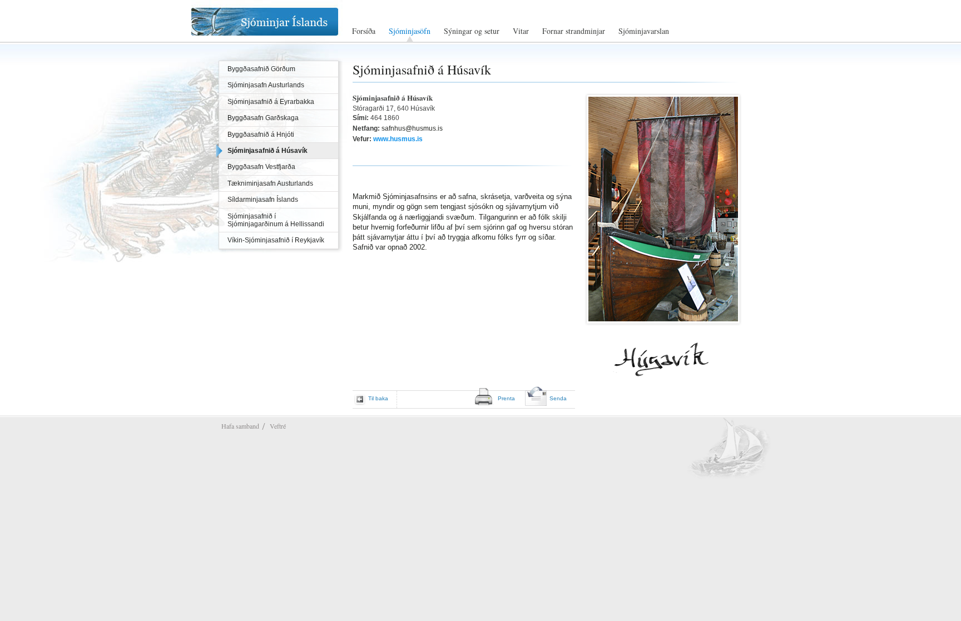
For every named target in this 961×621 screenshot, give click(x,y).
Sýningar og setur (471, 31)
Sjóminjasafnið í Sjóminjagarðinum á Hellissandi (275, 220)
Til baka (378, 398)
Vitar (521, 31)
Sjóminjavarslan (643, 31)
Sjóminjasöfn (409, 31)
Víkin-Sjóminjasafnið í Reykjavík (275, 240)
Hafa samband (240, 425)
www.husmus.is (398, 139)
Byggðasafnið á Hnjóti (260, 134)
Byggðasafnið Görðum (261, 69)
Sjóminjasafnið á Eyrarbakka (270, 102)
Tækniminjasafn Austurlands (270, 183)
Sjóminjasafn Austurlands (265, 85)
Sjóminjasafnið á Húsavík (267, 151)
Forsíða (363, 31)
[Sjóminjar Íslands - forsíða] (276, 22)
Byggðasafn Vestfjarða (261, 167)
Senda (558, 398)
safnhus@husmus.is (412, 128)
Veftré (278, 425)
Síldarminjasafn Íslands (262, 199)
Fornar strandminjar (573, 31)
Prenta (506, 398)
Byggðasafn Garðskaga (263, 118)
